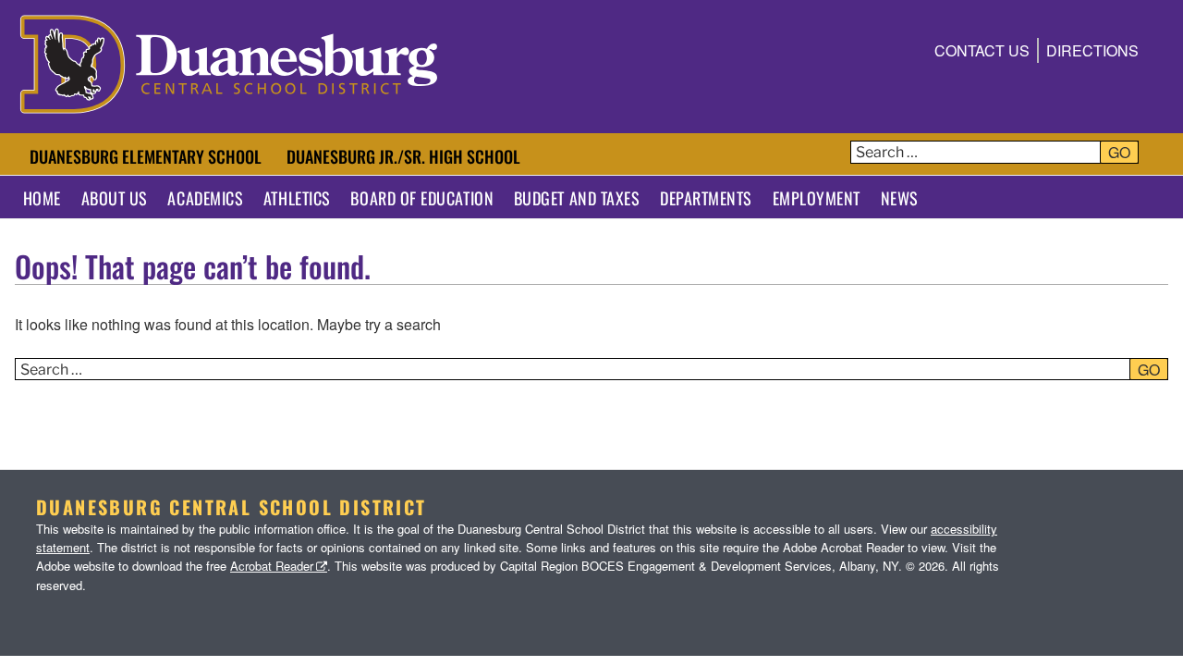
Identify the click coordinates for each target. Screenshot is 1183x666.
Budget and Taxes (577, 198)
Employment (816, 198)
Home (42, 198)
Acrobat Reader (271, 565)
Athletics (297, 198)
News (900, 198)
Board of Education (422, 198)
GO (1119, 152)
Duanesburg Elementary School (146, 156)
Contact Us (982, 50)
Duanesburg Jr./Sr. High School (403, 156)
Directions (1092, 50)
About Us (114, 198)
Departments (706, 198)
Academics (205, 198)
